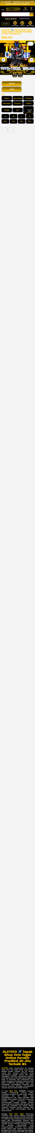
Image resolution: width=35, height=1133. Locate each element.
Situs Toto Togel (16, 1114)
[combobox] (16, 14)
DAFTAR (12, 83)
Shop (3, 9)
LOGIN (11, 89)
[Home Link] (13, 9)
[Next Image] (31, 59)
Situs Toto (13, 1091)
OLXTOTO (4, 1068)
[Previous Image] (3, 59)
